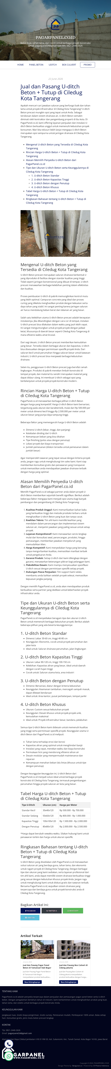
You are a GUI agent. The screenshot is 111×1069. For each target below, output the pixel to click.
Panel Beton (36, 64)
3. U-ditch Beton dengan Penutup (50, 183)
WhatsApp (73, 911)
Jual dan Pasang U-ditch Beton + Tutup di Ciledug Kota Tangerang (51, 92)
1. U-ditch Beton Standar (45, 175)
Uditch (53, 64)
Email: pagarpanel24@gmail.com (45, 45)
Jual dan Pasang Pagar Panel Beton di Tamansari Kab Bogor (37, 966)
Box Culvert (69, 64)
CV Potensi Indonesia (101, 1066)
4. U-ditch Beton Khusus (45, 187)
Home (20, 64)
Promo (88, 64)
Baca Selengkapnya (32, 982)
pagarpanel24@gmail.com (20, 1033)
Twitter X (52, 911)
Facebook (31, 911)
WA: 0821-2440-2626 (72, 45)
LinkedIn (31, 917)
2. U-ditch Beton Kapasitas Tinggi (50, 179)
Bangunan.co (77, 1066)
